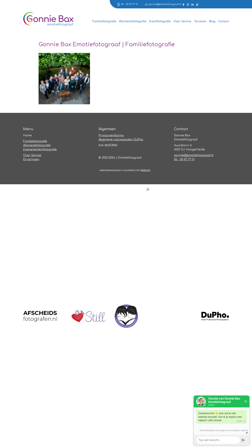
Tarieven (200, 21)
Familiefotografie (104, 21)
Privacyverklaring (111, 135)
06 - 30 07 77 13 (129, 4)
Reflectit (145, 170)
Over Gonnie (182, 21)
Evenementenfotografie (40, 149)
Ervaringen (31, 159)
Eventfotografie (160, 21)
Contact (223, 21)
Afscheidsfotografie (132, 21)
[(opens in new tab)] (40, 316)
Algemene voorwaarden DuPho (121, 139)
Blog (212, 21)
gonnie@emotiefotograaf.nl (165, 4)
